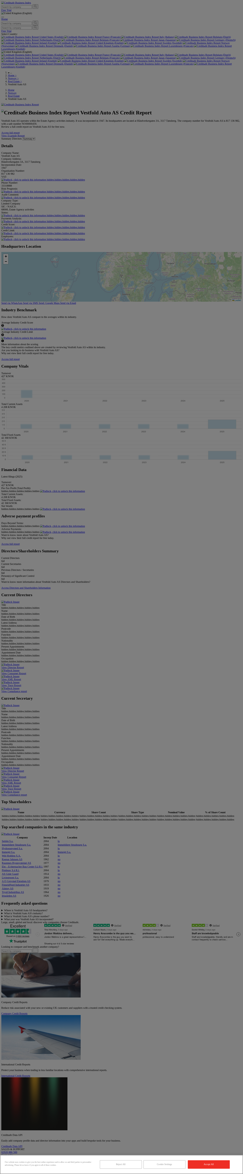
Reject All (120, 1164)
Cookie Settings (164, 1164)
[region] (121, 1164)
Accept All (209, 1164)
